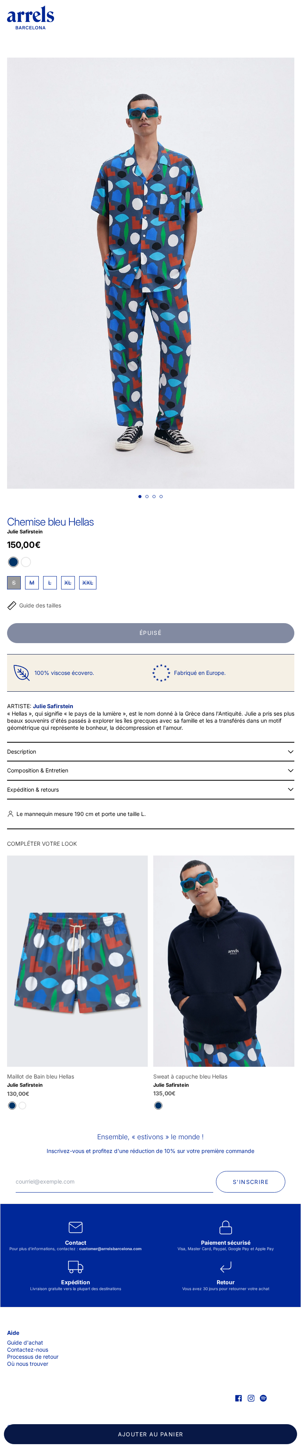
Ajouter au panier (150, 1434)
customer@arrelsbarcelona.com (110, 1248)
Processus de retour (32, 1356)
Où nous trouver (27, 1363)
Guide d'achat (25, 1342)
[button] (150, 273)
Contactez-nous (27, 1349)
